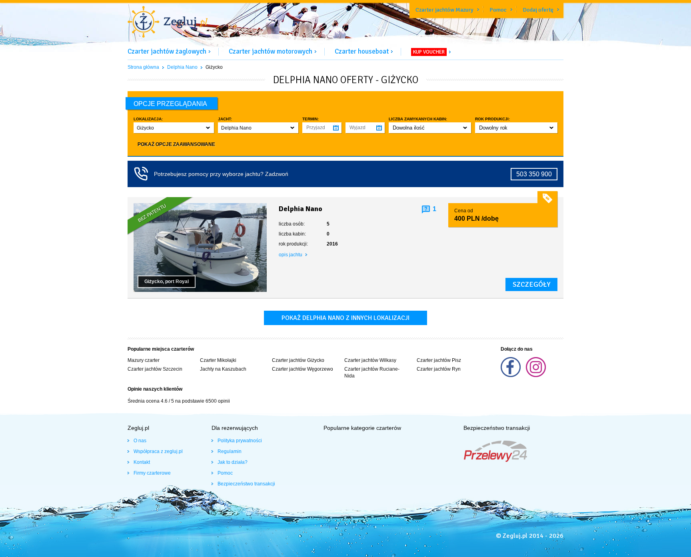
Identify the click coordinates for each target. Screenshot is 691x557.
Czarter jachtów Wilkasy (370, 360)
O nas (140, 440)
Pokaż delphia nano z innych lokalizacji (345, 318)
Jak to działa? (233, 462)
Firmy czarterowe (152, 473)
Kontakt (142, 462)
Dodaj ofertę (538, 9)
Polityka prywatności (240, 440)
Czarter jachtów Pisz (439, 360)
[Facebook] (511, 375)
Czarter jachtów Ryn (439, 369)
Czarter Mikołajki (218, 360)
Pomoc (498, 9)
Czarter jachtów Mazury (444, 9)
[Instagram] (536, 375)
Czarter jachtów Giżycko (298, 360)
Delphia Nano (182, 67)
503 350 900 (534, 174)
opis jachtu (291, 255)
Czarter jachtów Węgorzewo (302, 369)
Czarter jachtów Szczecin (155, 369)
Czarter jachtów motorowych (270, 51)
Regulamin (230, 451)
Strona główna (143, 67)
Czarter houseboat (362, 51)
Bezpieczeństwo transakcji (246, 484)
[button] (174, 127)
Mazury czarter (144, 360)
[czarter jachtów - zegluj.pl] (168, 23)
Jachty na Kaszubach (223, 369)
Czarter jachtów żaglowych (167, 51)
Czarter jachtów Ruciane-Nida (371, 372)
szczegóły (531, 284)
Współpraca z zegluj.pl (158, 451)
